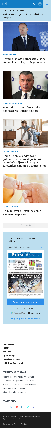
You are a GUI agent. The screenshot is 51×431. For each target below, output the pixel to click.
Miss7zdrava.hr (9, 392)
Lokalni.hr (7, 380)
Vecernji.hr (7, 377)
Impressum (8, 344)
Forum (6, 348)
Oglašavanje (9, 355)
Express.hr (17, 384)
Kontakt (7, 351)
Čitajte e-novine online (25, 302)
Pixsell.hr (7, 384)
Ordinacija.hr (20, 377)
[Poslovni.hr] (4, 4)
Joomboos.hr (24, 392)
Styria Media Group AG (12, 419)
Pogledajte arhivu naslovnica (25, 318)
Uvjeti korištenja (11, 359)
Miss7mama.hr (30, 384)
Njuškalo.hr (18, 380)
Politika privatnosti (13, 363)
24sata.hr (29, 380)
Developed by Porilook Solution (15, 424)
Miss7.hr (21, 388)
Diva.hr (31, 377)
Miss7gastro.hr (9, 388)
